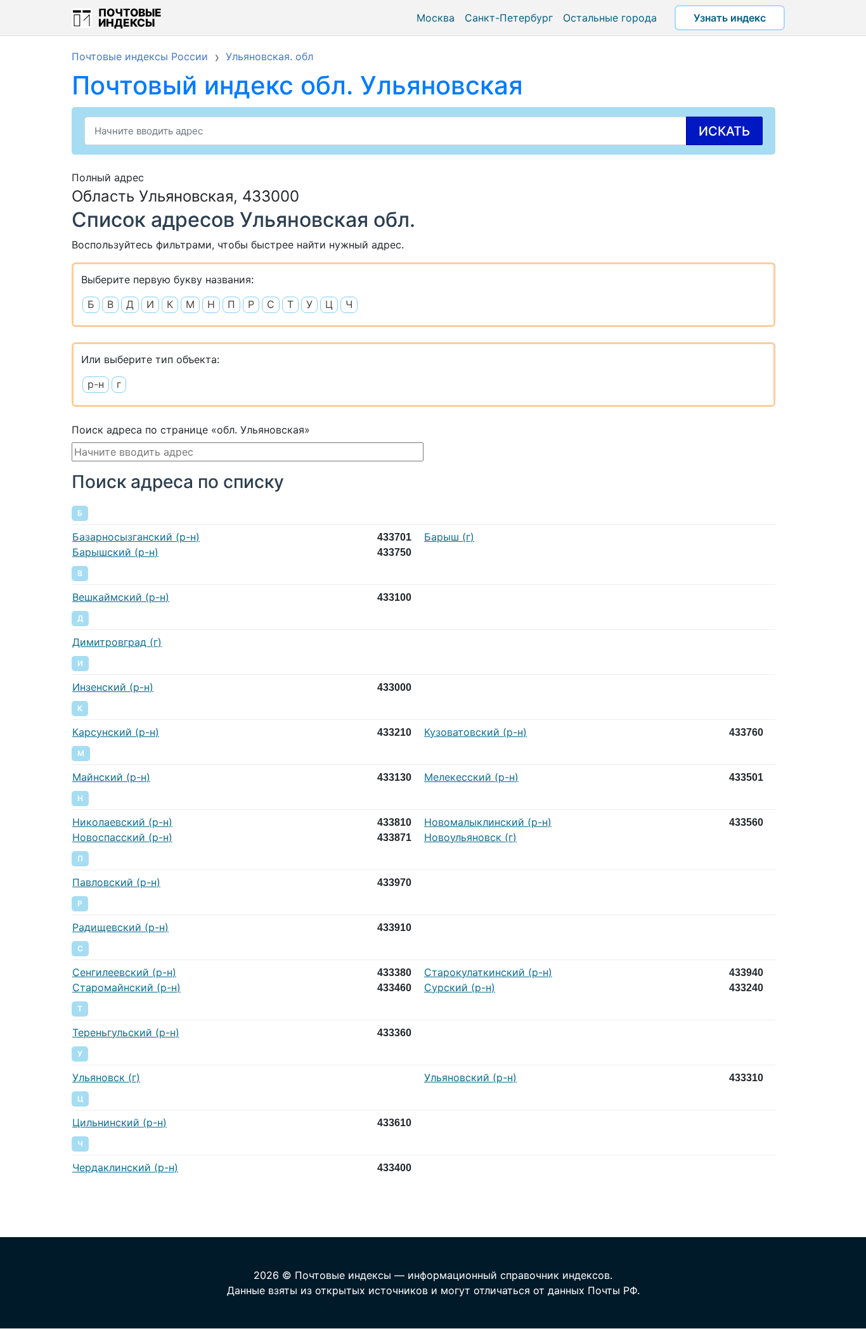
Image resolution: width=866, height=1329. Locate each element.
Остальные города (610, 17)
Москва (436, 17)
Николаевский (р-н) (122, 822)
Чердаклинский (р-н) (125, 1167)
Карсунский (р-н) (115, 732)
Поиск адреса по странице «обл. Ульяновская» (191, 429)
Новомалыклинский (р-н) (488, 822)
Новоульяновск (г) (470, 837)
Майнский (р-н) (111, 777)
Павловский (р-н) (116, 882)
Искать (724, 131)
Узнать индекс (730, 17)
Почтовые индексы (130, 18)
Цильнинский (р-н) (119, 1122)
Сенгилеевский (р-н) (124, 972)
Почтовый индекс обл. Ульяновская (297, 85)
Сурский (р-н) (459, 987)
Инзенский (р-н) (112, 687)
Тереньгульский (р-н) (125, 1032)
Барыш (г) (449, 536)
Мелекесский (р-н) (471, 777)
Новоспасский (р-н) (122, 837)
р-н (95, 384)
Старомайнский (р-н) (126, 987)
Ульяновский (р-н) (470, 1077)
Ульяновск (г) (106, 1077)
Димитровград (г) (117, 642)
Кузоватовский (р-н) (475, 732)
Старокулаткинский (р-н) (488, 972)
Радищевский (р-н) (120, 927)
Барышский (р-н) (115, 552)
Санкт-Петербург (509, 17)
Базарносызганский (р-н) (136, 536)
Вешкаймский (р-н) (120, 597)
